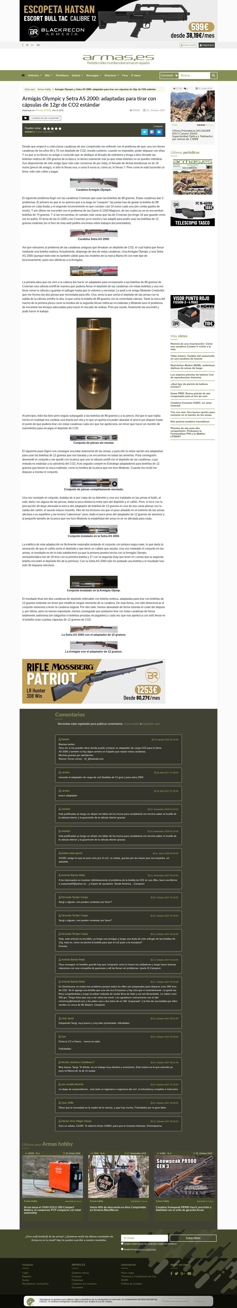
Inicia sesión (131, 723)
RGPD (124, 1280)
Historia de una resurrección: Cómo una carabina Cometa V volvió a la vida (192, 310)
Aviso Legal (127, 1272)
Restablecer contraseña (35, 1283)
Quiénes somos (80, 1272)
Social (25, 1280)
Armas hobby (44, 89)
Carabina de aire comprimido (45, 118)
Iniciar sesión (189, 45)
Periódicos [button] (62, 75)
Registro (26, 1276)
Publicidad (77, 1280)
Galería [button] (76, 75)
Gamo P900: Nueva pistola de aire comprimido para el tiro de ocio (190, 359)
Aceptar (199, 1301)
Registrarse (208, 45)
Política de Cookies (131, 1283)
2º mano (136, 75)
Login (25, 1272)
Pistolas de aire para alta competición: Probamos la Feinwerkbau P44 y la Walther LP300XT (188, 396)
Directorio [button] (111, 75)
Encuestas (77, 1287)
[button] (23, 75)
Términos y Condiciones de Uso (138, 1276)
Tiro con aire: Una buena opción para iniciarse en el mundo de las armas (193, 377)
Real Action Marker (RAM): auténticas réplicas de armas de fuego (193, 330)
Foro (125, 75)
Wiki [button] (48, 75)
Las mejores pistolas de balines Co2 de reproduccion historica (192, 340)
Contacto (77, 1276)
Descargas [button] (92, 75)
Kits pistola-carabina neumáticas (190, 385)
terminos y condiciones (145, 1249)
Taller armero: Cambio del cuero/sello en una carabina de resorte (193, 321)
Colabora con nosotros (84, 1283)
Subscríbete (193, 1238)
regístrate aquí (151, 723)
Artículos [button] (34, 75)
